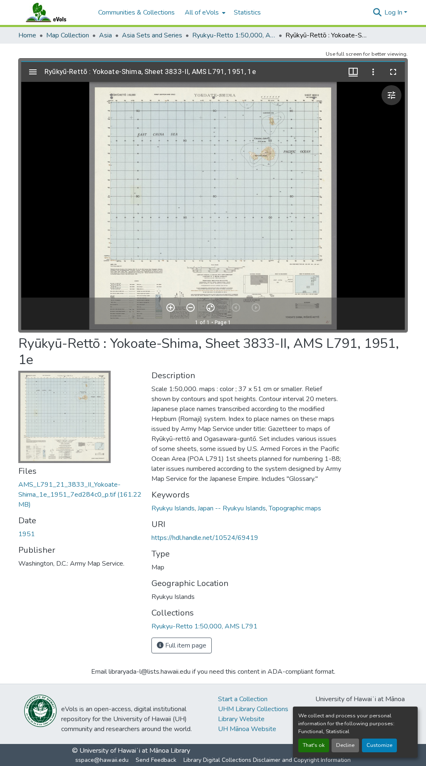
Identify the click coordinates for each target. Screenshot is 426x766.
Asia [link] (105, 35)
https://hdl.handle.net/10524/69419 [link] (204, 537)
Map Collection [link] (67, 35)
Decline (345, 745)
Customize (379, 745)
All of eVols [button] (202, 12)
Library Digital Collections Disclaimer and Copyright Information (267, 760)
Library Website (241, 719)
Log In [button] (394, 12)
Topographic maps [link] (295, 508)
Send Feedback (156, 760)
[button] (54, 12)
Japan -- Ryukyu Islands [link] (232, 508)
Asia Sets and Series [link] (152, 35)
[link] (79, 495)
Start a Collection (242, 699)
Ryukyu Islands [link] (173, 508)
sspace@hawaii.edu (102, 760)
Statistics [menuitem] (247, 12)
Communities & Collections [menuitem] (136, 12)
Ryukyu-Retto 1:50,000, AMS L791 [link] (233, 35)
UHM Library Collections (253, 709)
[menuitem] (204, 12)
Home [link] (27, 35)
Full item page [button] (184, 645)
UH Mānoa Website (247, 729)
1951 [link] (26, 534)
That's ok (313, 745)
